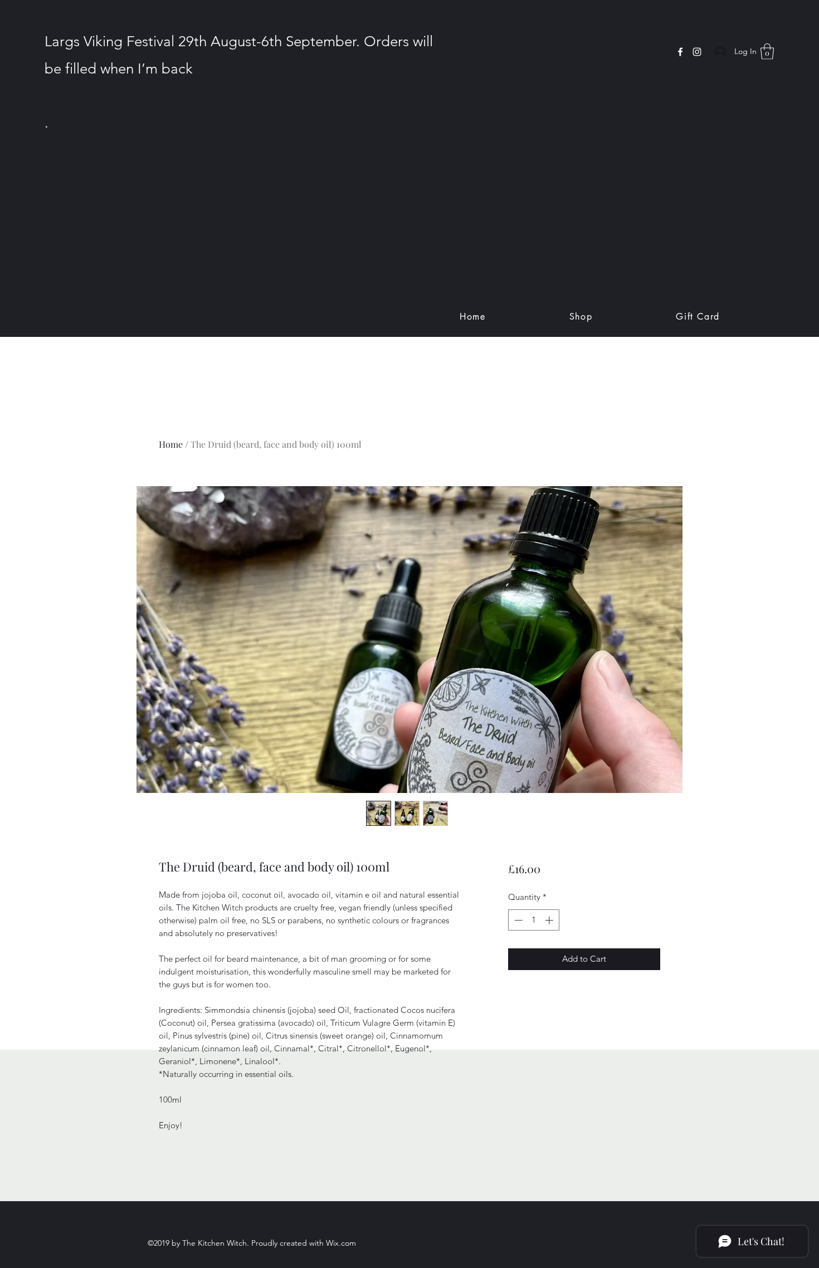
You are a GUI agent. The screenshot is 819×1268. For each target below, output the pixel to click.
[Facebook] (680, 51)
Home (171, 444)
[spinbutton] (533, 920)
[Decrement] (517, 920)
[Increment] (550, 920)
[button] (767, 51)
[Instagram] (697, 51)
